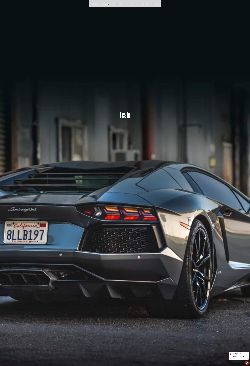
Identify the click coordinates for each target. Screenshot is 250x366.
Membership (105, 4)
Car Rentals (132, 4)
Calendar (144, 4)
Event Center (119, 4)
